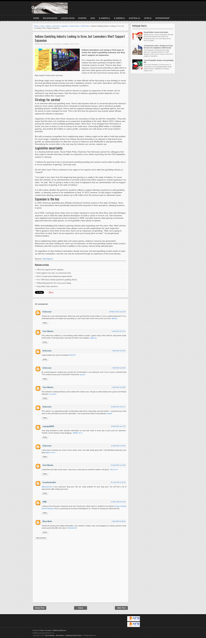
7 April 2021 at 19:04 (118, 387)
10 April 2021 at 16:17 (118, 407)
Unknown (47, 312)
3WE (44, 502)
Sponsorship (162, 18)
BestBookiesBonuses (59, 630)
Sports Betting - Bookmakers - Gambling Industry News (63, 635)
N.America (104, 18)
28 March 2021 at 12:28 (117, 312)
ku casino (52, 394)
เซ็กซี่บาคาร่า (78, 433)
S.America (119, 18)
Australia (134, 18)
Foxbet (42, 630)
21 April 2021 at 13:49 (118, 465)
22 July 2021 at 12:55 (118, 482)
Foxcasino (48, 630)
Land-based (56, 26)
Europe (82, 18)
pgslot (109, 414)
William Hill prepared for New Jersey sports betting (54, 283)
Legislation (67, 18)
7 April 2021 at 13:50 (118, 350)
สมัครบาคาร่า (50, 453)
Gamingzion (47, 259)
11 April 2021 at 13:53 (118, 446)
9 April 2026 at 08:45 (118, 521)
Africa (147, 18)
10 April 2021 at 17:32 (118, 426)
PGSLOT (72, 355)
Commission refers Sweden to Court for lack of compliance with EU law (158, 47)
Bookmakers (50, 18)
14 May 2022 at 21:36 (118, 502)
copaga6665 (48, 426)
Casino (42, 26)
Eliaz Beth (47, 521)
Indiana (48, 26)
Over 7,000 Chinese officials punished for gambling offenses (57, 280)
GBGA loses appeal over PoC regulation (50, 270)
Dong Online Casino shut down (47, 286)
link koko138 (72, 528)
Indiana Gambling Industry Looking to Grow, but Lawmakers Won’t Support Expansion (80, 38)
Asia (92, 18)
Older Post (121, 608)
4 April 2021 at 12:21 (118, 331)
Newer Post (39, 608)
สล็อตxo (114, 318)
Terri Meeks (47, 331)
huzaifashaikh (49, 482)
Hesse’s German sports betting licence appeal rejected (54, 276)
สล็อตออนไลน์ (47, 487)
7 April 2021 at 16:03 (118, 368)
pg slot (82, 375)
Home (36, 18)
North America (74, 26)
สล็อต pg (93, 338)
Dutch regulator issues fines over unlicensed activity (54, 273)
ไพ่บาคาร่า (114, 470)
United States (85, 26)
